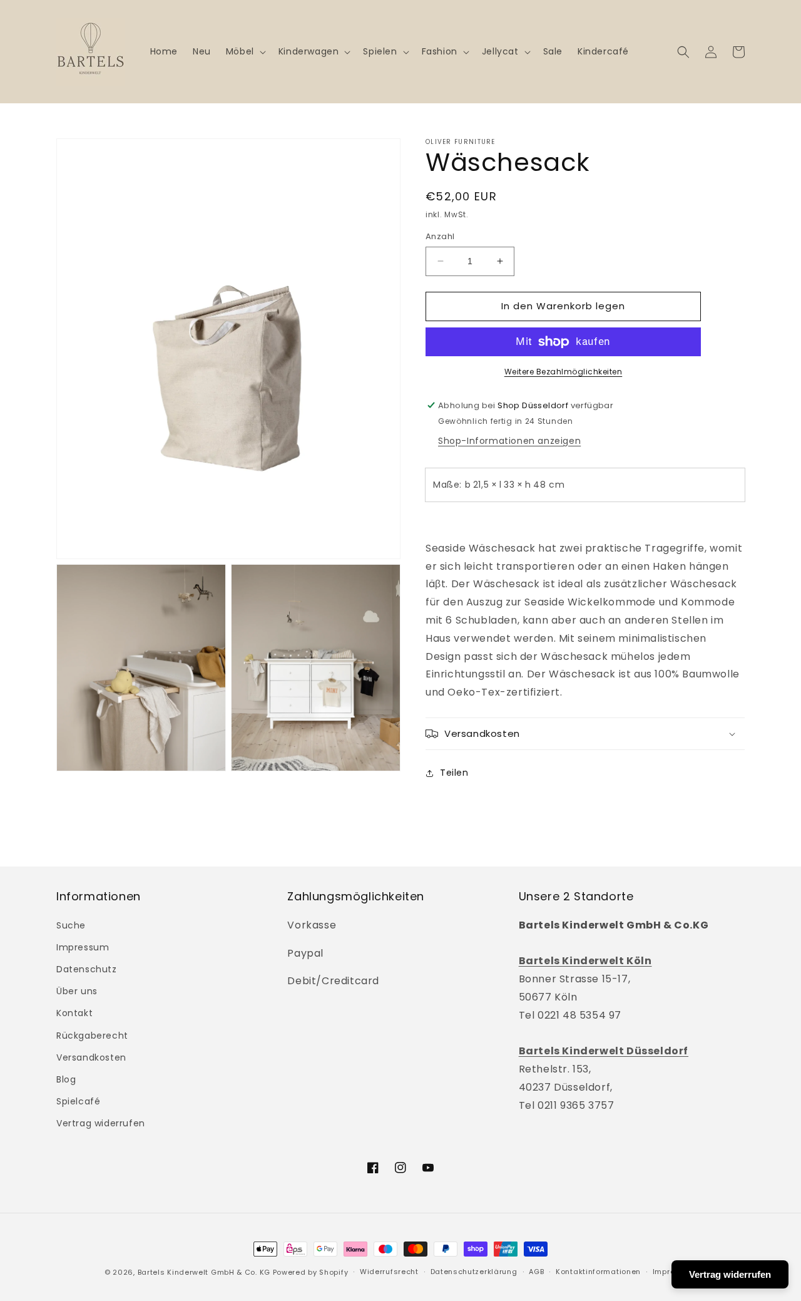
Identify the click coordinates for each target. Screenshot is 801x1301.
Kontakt (74, 1013)
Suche (71, 925)
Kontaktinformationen (598, 1272)
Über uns (77, 991)
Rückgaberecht (92, 1035)
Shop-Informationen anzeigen (509, 441)
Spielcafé (78, 1101)
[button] (244, 51)
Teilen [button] (454, 772)
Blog (66, 1079)
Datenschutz (86, 969)
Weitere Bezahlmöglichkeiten (563, 371)
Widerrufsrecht (389, 1272)
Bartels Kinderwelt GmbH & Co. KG (204, 1272)
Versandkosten (91, 1057)
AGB (536, 1272)
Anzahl (440, 236)
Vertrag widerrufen (100, 1123)
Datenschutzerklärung (474, 1272)
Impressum (82, 947)
